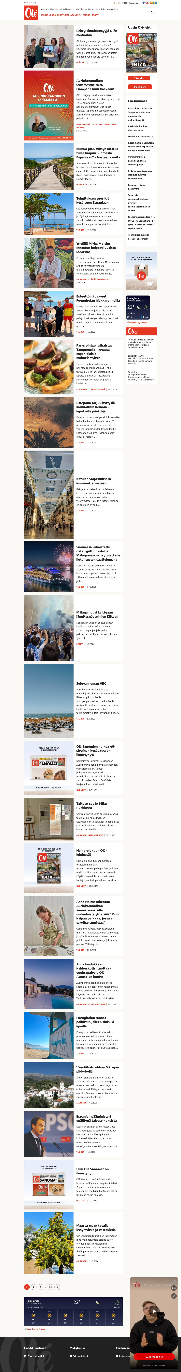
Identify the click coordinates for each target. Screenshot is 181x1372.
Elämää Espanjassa (98, 279)
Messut (91, 9)
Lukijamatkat (68, 9)
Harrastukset (95, 835)
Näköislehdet (81, 9)
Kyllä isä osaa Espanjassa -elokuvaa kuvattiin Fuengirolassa (140, 174)
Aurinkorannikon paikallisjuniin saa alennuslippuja (137, 160)
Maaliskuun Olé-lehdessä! (140, 136)
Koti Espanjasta (96, 1004)
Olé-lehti (117, 3)
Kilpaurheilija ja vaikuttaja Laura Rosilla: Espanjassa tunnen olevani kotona (141, 146)
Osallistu (45, 9)
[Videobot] (154, 1323)
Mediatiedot (101, 9)
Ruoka (86, 15)
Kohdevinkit (82, 389)
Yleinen (80, 230)
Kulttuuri (63, 15)
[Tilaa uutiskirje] (141, 271)
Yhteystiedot (112, 9)
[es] (151, 2)
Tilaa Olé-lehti (56, 9)
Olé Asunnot (133, 3)
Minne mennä (48, 15)
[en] (148, 2)
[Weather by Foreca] (35, 1329)
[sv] (155, 2)
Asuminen (75, 15)
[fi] (144, 2)
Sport (95, 15)
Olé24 (124, 3)
